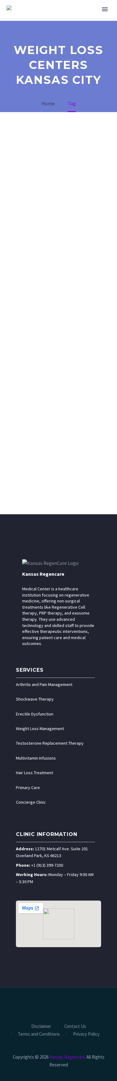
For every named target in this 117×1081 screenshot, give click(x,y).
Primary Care (28, 787)
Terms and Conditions (39, 1034)
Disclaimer (41, 1026)
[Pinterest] (70, 1004)
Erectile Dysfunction (34, 714)
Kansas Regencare (43, 574)
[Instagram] (62, 1004)
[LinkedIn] (46, 1004)
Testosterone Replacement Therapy (50, 743)
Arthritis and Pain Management (44, 684)
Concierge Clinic (31, 802)
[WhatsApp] (78, 1004)
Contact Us (75, 1026)
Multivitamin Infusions (36, 758)
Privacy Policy (86, 1034)
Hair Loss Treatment (34, 772)
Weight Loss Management (40, 728)
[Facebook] (38, 1004)
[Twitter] (54, 1004)
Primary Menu (104, 9)
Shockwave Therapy (35, 699)
